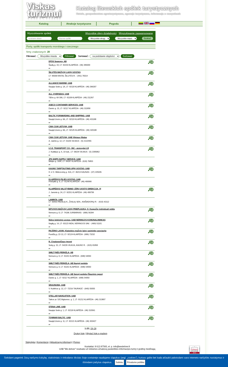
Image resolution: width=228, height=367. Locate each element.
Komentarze (43, 342)
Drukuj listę (79, 333)
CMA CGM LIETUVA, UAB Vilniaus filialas (68, 137)
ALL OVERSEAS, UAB (59, 94)
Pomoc (76, 342)
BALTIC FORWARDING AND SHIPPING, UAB (69, 116)
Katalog (43, 23)
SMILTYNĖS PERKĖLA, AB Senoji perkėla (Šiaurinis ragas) (76, 274)
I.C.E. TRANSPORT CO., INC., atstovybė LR (69, 148)
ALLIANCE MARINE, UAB (60, 83)
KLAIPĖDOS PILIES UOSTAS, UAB (65, 179)
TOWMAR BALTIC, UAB (60, 317)
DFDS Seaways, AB (58, 61)
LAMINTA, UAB (56, 200)
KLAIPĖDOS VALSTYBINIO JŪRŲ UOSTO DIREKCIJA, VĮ (75, 189)
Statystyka (30, 342)
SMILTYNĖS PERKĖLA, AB (61, 252)
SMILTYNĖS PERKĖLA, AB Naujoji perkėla (68, 263)
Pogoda (114, 23)
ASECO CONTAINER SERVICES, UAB (66, 105)
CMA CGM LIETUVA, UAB (60, 126)
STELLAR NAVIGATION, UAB (62, 296)
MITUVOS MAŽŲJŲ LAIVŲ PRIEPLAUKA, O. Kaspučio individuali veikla (82, 209)
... (49, 68)
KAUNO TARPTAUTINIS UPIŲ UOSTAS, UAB (69, 168)
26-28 (93, 328)
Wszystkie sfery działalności (100, 33)
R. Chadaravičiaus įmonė (60, 242)
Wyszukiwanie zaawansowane (136, 33)
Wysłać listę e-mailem (96, 333)
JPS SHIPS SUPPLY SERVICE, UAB (65, 159)
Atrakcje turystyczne (78, 23)
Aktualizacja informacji (61, 342)
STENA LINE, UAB (57, 307)
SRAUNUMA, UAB (57, 285)
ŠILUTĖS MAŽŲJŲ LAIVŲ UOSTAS (65, 72)
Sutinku (119, 362)
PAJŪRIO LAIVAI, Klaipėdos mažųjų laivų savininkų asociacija (77, 231)
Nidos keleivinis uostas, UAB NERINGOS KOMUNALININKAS (77, 220)
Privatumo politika (135, 362)
